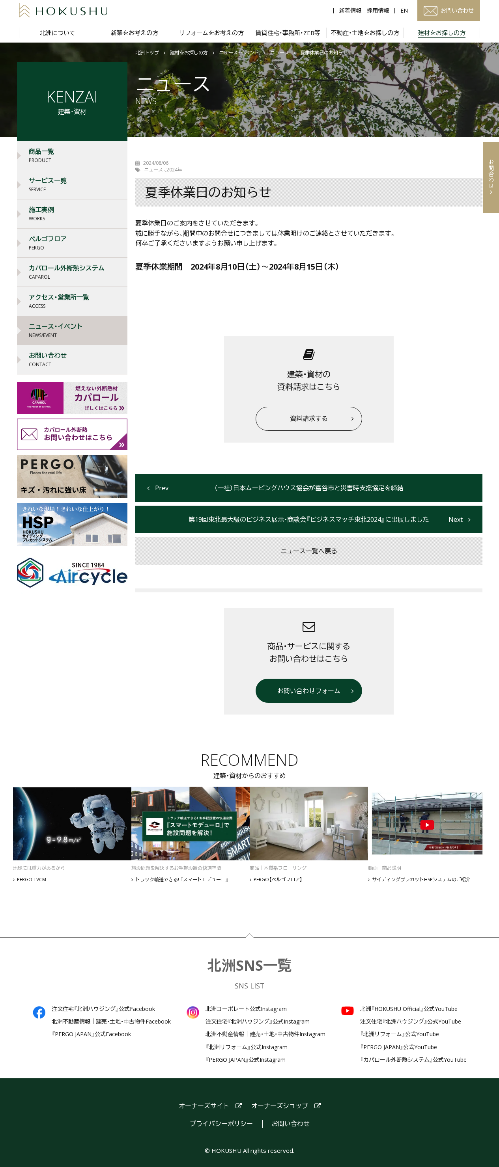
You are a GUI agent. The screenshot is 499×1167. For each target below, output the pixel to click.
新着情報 (350, 10)
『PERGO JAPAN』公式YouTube (398, 1047)
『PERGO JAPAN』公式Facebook (91, 1034)
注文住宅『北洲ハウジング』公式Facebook (103, 1009)
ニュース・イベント (239, 52)
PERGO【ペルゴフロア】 (278, 880)
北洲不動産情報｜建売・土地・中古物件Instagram (265, 1034)
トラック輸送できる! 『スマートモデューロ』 (181, 880)
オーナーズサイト (204, 1106)
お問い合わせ (291, 1124)
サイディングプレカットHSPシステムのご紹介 (421, 880)
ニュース (279, 52)
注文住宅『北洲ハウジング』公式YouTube (410, 1021)
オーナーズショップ (279, 1106)
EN (404, 10)
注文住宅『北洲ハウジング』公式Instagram (258, 1021)
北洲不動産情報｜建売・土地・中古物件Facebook (111, 1021)
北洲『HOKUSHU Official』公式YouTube (409, 1009)
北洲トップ (147, 52)
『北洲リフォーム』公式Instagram (247, 1047)
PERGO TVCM (31, 880)
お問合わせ (491, 174)
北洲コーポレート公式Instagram (246, 1009)
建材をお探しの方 (189, 52)
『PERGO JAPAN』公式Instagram (246, 1059)
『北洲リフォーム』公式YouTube (399, 1034)
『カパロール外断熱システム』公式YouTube (413, 1059)
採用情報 (378, 10)
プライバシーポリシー (221, 1124)
